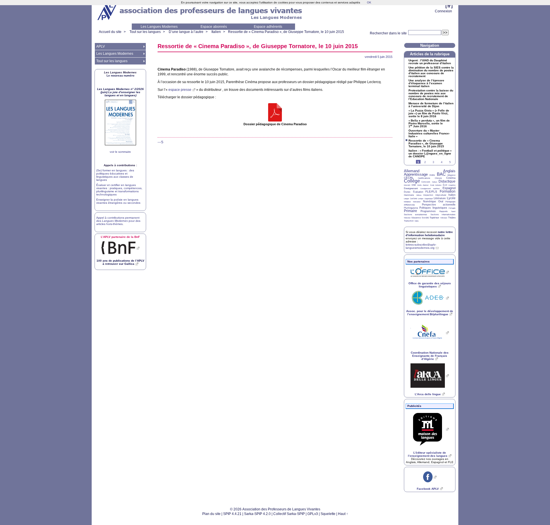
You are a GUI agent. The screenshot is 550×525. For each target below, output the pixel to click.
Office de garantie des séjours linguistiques (429, 285)
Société (425, 218)
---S (160, 142)
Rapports (443, 211)
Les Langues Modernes (159, 27)
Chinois (438, 178)
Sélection (407, 218)
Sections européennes (415, 214)
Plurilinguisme (411, 208)
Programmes (428, 211)
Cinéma (450, 178)
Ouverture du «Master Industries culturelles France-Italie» (429, 133)
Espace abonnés (214, 27)
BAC (441, 174)
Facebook (428, 488)
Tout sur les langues (145, 32)
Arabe (432, 175)
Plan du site (211, 514)
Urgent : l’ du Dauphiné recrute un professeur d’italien (429, 62)
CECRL (409, 177)
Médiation (407, 202)
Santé (453, 211)
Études (407, 192)
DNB (414, 185)
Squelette (328, 514)
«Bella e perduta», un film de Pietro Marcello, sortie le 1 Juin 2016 (429, 123)
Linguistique (429, 198)
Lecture (413, 198)
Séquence (416, 218)
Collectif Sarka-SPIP (289, 514)
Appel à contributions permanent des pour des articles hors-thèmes (118, 221)
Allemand (411, 171)
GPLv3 (312, 514)
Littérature (440, 198)
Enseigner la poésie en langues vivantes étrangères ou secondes (118, 201)
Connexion (443, 11)
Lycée (451, 198)
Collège (412, 181)
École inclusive (435, 185)
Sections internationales (443, 214)
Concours (425, 182)
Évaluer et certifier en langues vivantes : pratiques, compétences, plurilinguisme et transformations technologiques (119, 189)
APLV (100, 46)
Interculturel (440, 195)
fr (449, 5)
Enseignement (411, 188)
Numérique (429, 201)
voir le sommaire (120, 151)
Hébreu (418, 195)
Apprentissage (416, 174)
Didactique (447, 181)
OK (369, 2)
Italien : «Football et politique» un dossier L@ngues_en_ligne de (430, 153)
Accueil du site (110, 32)
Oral (440, 201)
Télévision (443, 218)
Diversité (407, 185)
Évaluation (418, 192)
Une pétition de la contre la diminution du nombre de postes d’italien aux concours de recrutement (431, 72)
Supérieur (434, 217)
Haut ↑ (343, 514)
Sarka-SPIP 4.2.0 (257, 514)
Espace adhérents (268, 27)
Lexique (420, 198)
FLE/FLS (431, 191)
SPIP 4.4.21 (232, 514)
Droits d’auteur (423, 185)
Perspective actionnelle (439, 204)
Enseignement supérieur (430, 188)
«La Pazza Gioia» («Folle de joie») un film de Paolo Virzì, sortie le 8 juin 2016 (428, 113)
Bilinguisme (451, 175)
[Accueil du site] (107, 12)
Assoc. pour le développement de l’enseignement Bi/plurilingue (429, 312)
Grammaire (409, 195)
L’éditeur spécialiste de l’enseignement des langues (427, 454)
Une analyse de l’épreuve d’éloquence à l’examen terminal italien (426, 83)
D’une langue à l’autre (186, 32)
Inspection (428, 195)
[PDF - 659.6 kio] (275, 112)
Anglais (449, 171)
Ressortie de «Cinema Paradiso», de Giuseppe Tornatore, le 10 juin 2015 (286, 32)
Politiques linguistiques (433, 207)
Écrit (445, 185)
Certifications (424, 178)
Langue (406, 198)
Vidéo (417, 221)
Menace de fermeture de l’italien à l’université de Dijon (430, 105)
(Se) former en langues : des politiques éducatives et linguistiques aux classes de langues (115, 175)
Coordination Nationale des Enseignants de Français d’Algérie (430, 356)
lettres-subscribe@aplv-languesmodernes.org (421, 246)
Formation (447, 191)
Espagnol (449, 188)
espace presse (179, 90)
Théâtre (451, 217)
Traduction (409, 221)
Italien (216, 32)
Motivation (417, 202)
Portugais (452, 208)
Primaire (410, 211)
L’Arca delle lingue (428, 394)
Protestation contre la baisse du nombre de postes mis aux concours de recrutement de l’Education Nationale (430, 95)
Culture (434, 182)
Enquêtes (452, 185)
